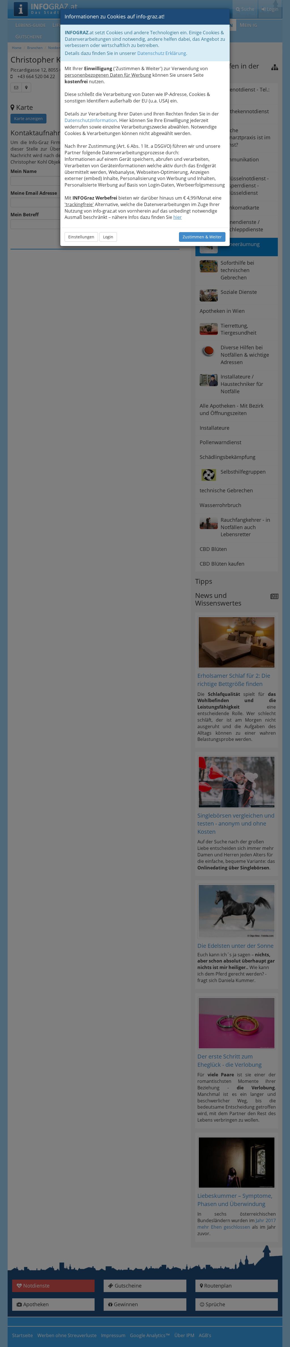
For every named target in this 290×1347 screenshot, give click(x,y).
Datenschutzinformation (91, 120)
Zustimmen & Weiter (202, 237)
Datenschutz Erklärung (161, 53)
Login (108, 237)
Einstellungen (81, 237)
